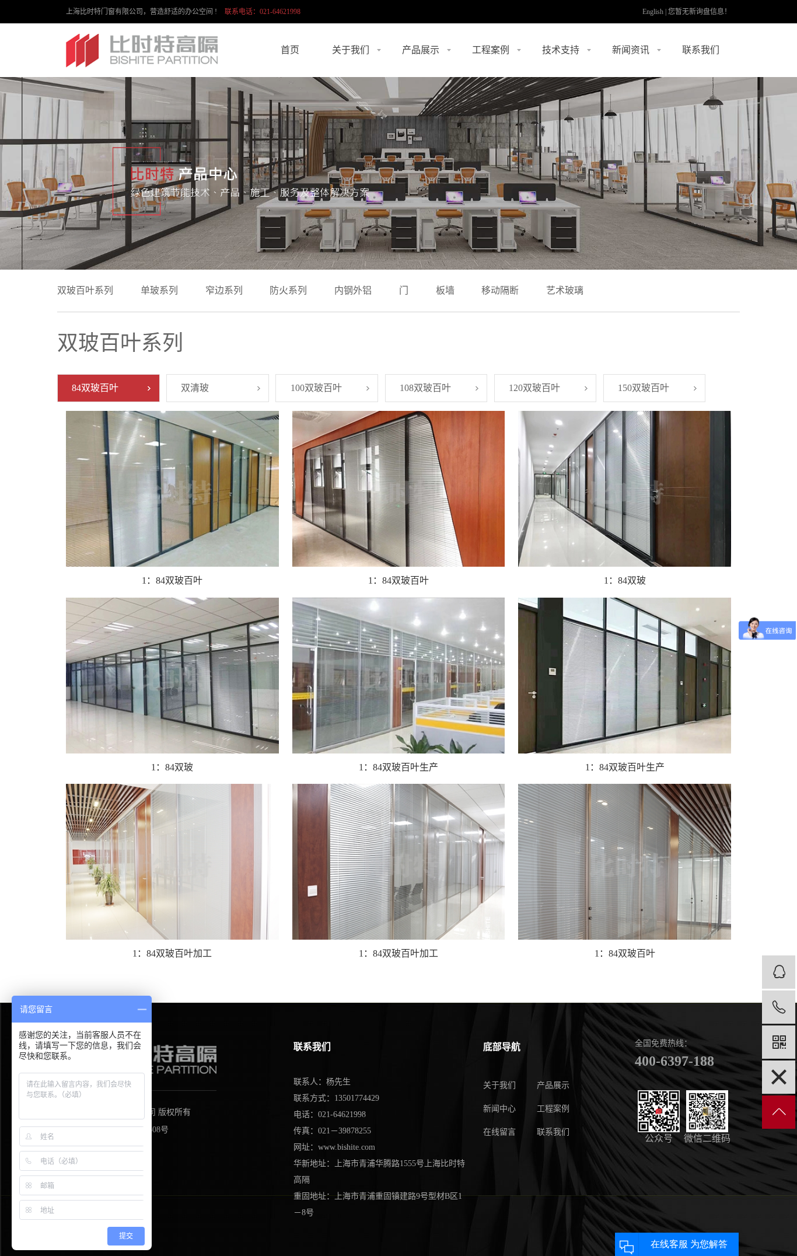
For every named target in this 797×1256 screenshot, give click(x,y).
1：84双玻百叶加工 (172, 953)
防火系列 (288, 290)
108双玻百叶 (425, 388)
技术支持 (560, 50)
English (652, 12)
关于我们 (350, 50)
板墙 (445, 290)
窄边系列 (224, 290)
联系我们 (700, 50)
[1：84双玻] (624, 489)
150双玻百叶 (643, 388)
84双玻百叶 (95, 388)
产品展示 (420, 50)
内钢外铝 (353, 290)
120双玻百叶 (534, 388)
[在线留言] (778, 1077)
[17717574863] (778, 1007)
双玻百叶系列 (85, 290)
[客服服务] (778, 972)
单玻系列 (159, 290)
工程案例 (490, 50)
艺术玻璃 (564, 290)
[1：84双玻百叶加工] (172, 862)
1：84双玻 (625, 580)
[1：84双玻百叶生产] (398, 675)
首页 (290, 50)
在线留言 (499, 1132)
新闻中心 (499, 1108)
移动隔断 (500, 290)
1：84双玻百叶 (172, 580)
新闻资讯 (630, 50)
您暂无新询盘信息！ (699, 12)
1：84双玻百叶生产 (398, 767)
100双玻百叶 (316, 388)
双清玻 (195, 388)
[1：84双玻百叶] (172, 489)
